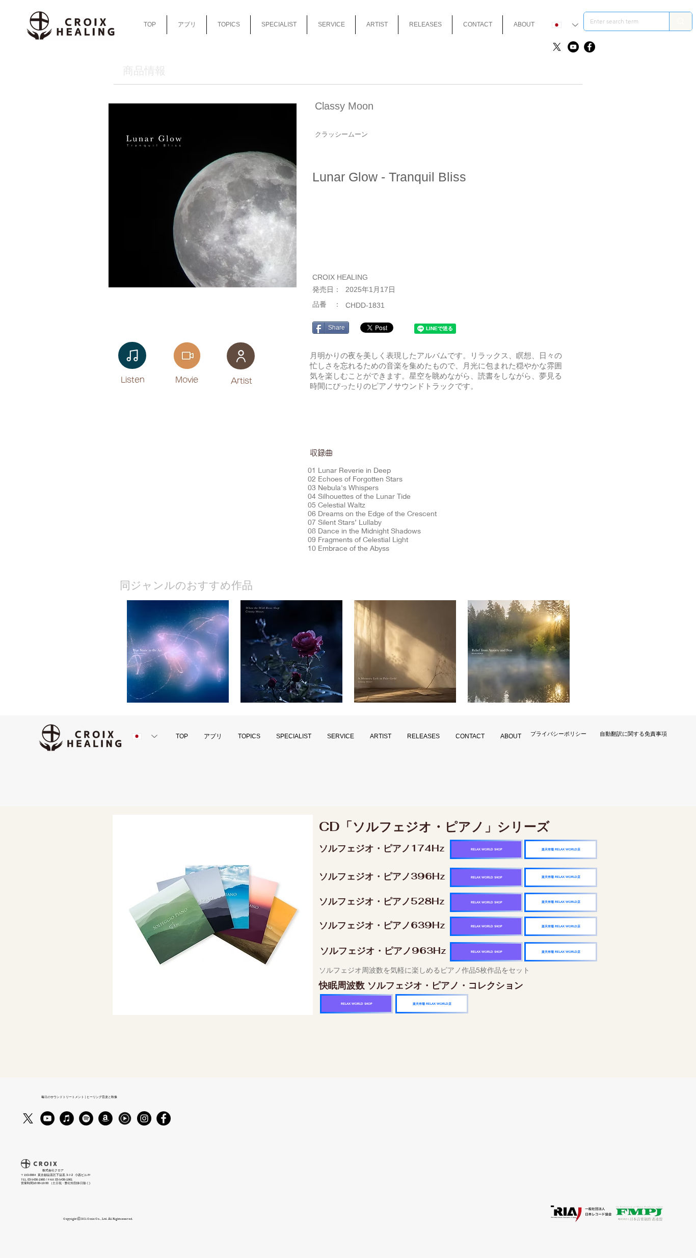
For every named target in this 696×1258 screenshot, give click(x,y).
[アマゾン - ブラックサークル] (105, 1118)
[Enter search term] (680, 21)
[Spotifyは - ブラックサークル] (86, 1118)
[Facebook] (589, 46)
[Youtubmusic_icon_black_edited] (125, 1118)
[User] (241, 355)
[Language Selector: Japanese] (565, 25)
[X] (557, 46)
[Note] (132, 355)
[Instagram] (144, 1118)
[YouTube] (573, 46)
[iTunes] (67, 1118)
